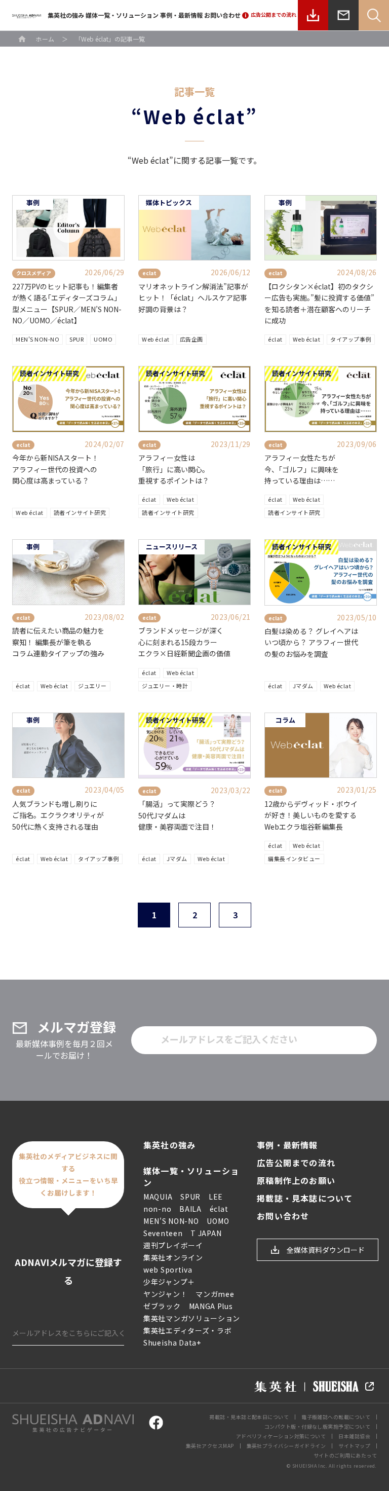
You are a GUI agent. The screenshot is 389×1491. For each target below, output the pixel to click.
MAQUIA (157, 1196)
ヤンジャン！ (165, 1294)
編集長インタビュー (294, 858)
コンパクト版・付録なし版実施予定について (317, 1426)
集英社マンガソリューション (191, 1318)
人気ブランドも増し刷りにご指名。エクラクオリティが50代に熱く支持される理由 (58, 815)
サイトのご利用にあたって (345, 1455)
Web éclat (156, 339)
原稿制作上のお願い (296, 1180)
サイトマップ (354, 1445)
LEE (216, 1196)
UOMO (103, 339)
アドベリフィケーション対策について (281, 1436)
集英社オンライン (173, 1257)
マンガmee (215, 1294)
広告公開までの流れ (296, 1163)
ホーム (45, 38)
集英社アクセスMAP (210, 1445)
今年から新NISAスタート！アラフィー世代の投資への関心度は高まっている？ (55, 469)
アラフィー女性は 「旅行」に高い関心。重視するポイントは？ (173, 469)
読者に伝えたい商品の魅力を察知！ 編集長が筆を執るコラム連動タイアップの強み (58, 641)
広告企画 (191, 339)
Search (374, 15)
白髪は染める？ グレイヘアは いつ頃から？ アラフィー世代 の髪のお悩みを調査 (311, 642)
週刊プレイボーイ (173, 1245)
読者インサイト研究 (80, 512)
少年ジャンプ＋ (169, 1282)
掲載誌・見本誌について (305, 1198)
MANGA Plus (211, 1306)
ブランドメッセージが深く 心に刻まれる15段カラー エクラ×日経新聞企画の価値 (184, 641)
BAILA (190, 1209)
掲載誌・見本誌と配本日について (249, 1417)
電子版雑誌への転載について (335, 1417)
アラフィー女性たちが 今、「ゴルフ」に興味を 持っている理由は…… (301, 469)
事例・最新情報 (181, 15)
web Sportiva (167, 1269)
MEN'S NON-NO (37, 339)
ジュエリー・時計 (165, 686)
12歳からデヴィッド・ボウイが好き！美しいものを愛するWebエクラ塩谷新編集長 (311, 815)
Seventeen (162, 1233)
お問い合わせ (222, 15)
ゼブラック (162, 1306)
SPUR (76, 339)
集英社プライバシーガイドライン (286, 1445)
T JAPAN (205, 1233)
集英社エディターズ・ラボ (187, 1330)
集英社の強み (66, 15)
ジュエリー (92, 686)
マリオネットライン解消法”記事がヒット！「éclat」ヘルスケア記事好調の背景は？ (193, 297)
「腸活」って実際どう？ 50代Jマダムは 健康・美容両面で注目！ (177, 815)
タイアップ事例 (350, 339)
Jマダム (303, 686)
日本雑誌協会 (354, 1436)
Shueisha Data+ (172, 1342)
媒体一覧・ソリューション (122, 15)
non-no (157, 1209)
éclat (275, 339)
